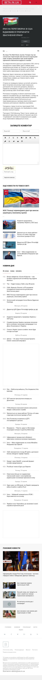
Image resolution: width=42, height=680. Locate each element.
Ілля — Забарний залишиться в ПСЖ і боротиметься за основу (20, 495)
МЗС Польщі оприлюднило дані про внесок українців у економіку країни (22, 295)
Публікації (26, 627)
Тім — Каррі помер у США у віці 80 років (20, 284)
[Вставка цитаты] (18, 141)
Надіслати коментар (9, 177)
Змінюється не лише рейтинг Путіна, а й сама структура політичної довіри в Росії (22, 414)
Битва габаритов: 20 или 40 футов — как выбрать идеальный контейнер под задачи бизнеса (22, 278)
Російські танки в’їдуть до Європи (19, 466)
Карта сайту (16, 669)
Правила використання (9, 652)
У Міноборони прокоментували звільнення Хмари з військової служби (22, 409)
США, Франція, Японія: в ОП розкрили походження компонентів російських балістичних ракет (20, 289)
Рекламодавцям (19, 650)
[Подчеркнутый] (13, 138)
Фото (35, 627)
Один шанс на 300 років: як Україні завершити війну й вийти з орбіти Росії (23, 486)
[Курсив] (9, 138)
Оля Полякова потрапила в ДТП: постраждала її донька (18, 419)
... (20, 203)
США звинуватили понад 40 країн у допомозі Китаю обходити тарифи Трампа (22, 453)
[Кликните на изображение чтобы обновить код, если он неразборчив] (21, 168)
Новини (17, 627)
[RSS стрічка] (32, 2)
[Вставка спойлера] (22, 141)
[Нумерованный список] (26, 138)
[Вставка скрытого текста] (14, 141)
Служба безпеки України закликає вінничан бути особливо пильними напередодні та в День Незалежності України (22, 324)
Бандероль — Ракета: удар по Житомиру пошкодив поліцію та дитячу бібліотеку (21, 429)
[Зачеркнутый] (17, 138)
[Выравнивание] (22, 138)
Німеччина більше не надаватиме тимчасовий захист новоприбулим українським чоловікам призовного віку (21, 476)
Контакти (35, 650)
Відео (21, 630)
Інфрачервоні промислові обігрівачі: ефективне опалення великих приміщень (21, 438)
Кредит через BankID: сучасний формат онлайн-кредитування (20, 462)
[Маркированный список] (30, 138)
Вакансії (28, 650)
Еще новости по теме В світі (16, 186)
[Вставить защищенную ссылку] (5, 141)
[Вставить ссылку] (35, 138)
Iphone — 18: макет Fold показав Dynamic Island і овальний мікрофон (21, 340)
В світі (25, 41)
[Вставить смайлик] (9, 141)
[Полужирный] (5, 138)
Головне (8, 627)
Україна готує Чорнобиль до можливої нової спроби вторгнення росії (22, 504)
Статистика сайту (8, 650)
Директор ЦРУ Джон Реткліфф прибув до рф (22, 309)
